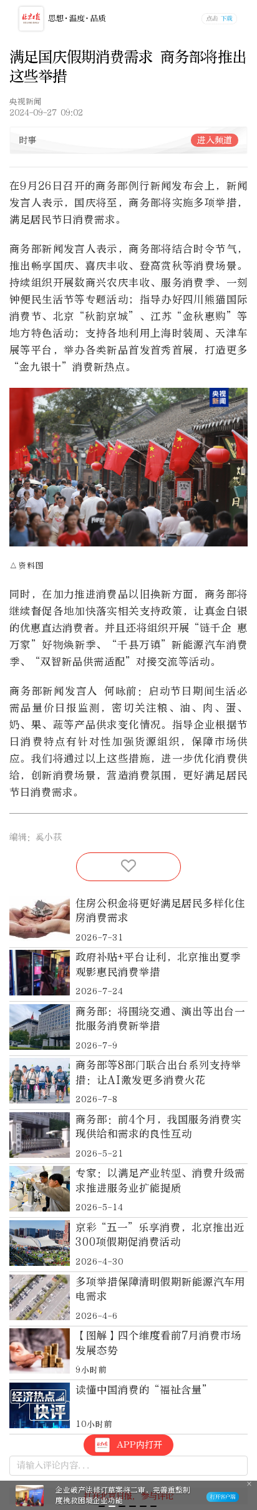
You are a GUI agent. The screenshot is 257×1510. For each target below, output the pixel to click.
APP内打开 (139, 1444)
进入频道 (214, 140)
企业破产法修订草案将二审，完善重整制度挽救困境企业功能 (123, 1495)
